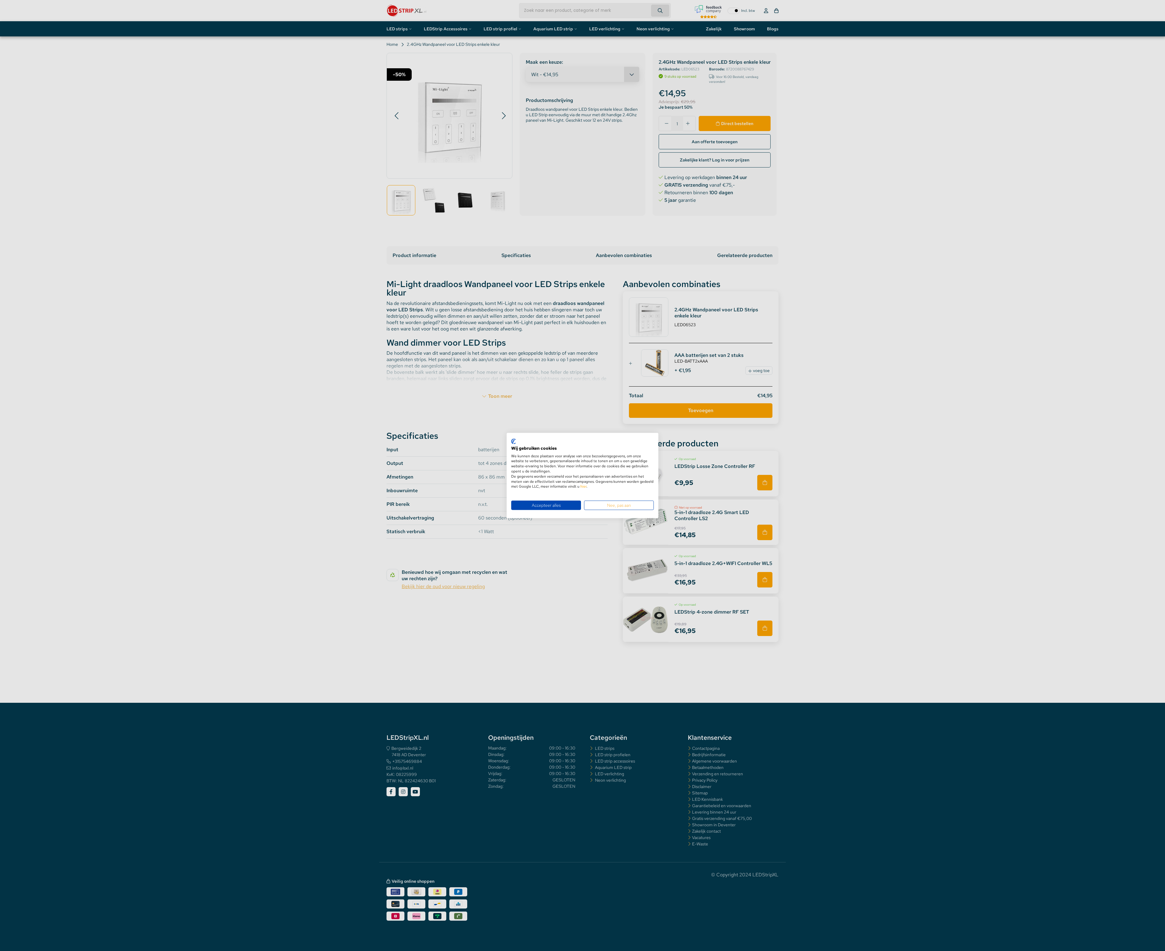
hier (583, 486)
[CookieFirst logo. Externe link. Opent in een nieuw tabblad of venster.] (513, 441)
